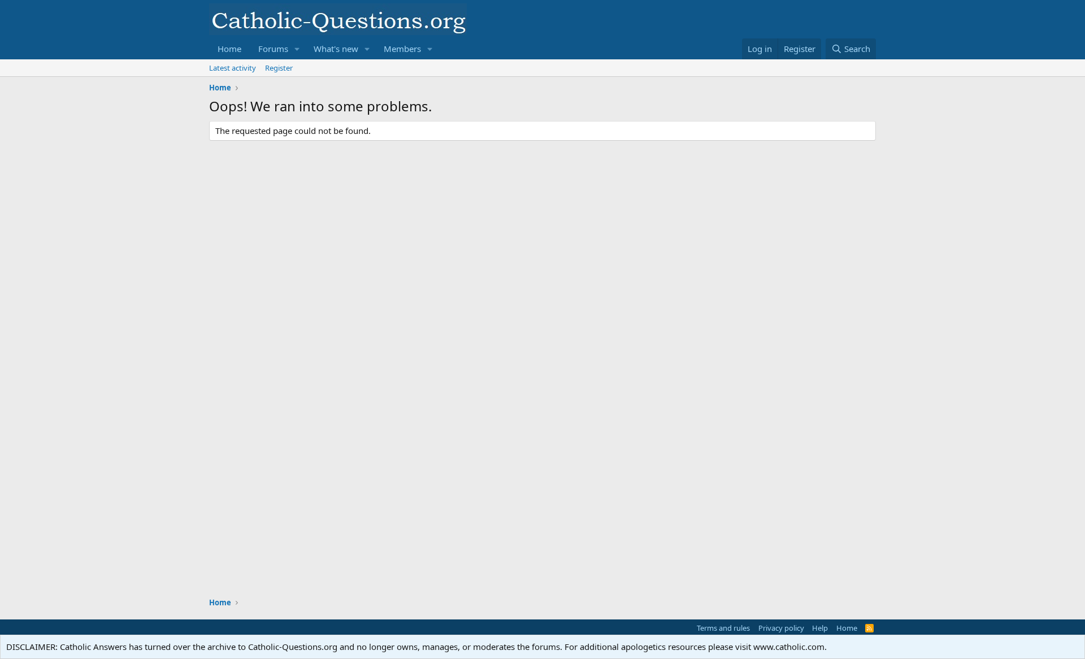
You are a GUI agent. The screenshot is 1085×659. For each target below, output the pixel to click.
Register (279, 68)
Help (820, 628)
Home (229, 48)
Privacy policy (781, 628)
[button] (297, 48)
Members (402, 48)
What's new (336, 48)
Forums (273, 48)
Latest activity (232, 68)
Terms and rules (723, 628)
